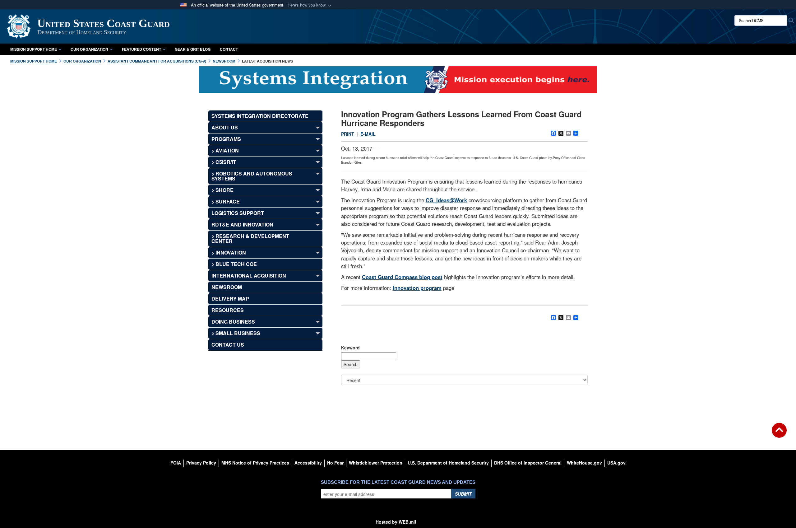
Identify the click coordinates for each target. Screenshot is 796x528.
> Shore (222, 190)
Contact (229, 49)
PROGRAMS (226, 139)
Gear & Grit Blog (193, 49)
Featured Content (141, 49)
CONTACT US (227, 344)
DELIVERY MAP (230, 298)
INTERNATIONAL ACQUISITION (248, 275)
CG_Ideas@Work (446, 200)
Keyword (350, 347)
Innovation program (417, 288)
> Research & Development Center (250, 238)
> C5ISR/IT (223, 162)
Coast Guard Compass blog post (402, 277)
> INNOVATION (228, 252)
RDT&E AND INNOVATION (242, 224)
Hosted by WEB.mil (396, 522)
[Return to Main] (779, 434)
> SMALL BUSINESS (235, 333)
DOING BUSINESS (233, 321)
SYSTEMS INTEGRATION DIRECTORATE (259, 115)
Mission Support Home (33, 49)
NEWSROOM (226, 287)
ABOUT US (224, 127)
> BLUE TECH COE (234, 264)
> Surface (225, 201)
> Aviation (225, 150)
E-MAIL (368, 134)
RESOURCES (227, 310)
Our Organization (89, 49)
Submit (463, 494)
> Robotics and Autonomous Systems (251, 176)
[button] (310, 5)
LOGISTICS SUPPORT (237, 213)
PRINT (347, 134)
